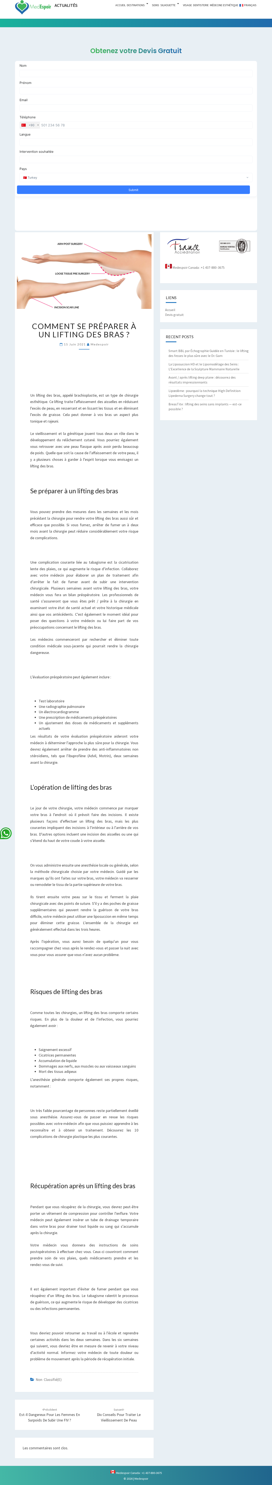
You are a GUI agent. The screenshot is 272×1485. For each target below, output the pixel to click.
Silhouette (168, 5)
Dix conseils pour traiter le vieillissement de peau (119, 1415)
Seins (155, 5)
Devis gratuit (174, 315)
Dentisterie (201, 5)
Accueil (120, 5)
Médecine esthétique (224, 5)
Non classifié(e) (49, 1379)
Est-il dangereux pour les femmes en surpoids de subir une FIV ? (49, 1415)
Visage (187, 5)
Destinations (136, 5)
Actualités (66, 5)
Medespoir (100, 344)
